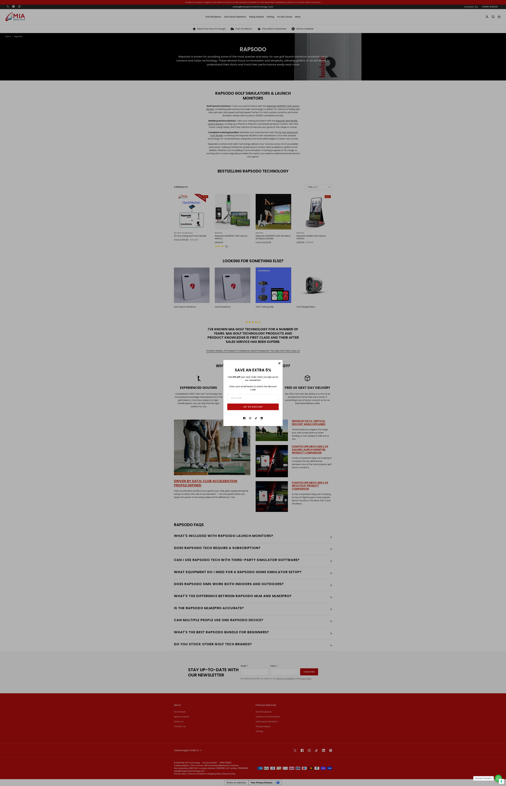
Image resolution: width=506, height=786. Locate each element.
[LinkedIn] (262, 418)
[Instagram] (250, 418)
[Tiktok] (256, 418)
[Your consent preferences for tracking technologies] (501, 781)
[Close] (279, 363)
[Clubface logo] (267, 418)
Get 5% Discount (253, 407)
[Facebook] (244, 418)
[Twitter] (238, 418)
